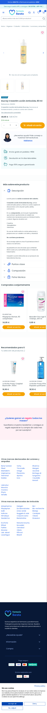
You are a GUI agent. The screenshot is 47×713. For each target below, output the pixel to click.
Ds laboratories (23, 508)
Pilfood (19, 532)
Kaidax (4, 478)
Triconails (21, 468)
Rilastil (19, 535)
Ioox (18, 478)
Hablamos (28, 140)
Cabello (17, 26)
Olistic (19, 530)
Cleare (35, 516)
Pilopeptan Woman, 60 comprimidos (12, 318)
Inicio (3, 26)
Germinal (5, 475)
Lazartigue (5, 535)
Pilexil (3, 468)
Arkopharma (6, 506)
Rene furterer (6, 466)
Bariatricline (21, 518)
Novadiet (20, 525)
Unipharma (5, 473)
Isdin (3, 511)
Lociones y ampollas (38, 26)
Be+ (34, 506)
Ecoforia (4, 523)
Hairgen (20, 506)
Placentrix (21, 473)
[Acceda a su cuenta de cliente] (34, 12)
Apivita (19, 475)
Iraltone (4, 513)
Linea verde (21, 511)
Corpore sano (22, 516)
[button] (43, 12)
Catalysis (36, 513)
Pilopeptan (5, 508)
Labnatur (5, 485)
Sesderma (5, 518)
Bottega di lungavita (37, 474)
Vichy (19, 466)
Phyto (3, 492)
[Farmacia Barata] (16, 12)
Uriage (19, 471)
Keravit (35, 480)
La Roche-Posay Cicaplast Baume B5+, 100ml (13, 385)
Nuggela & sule (23, 513)
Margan (36, 468)
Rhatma (36, 466)
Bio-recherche (38, 508)
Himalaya (5, 516)
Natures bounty (23, 523)
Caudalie (36, 478)
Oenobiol (20, 527)
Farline (3, 527)
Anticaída (25, 26)
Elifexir (3, 525)
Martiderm (5, 471)
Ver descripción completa (11, 112)
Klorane (4, 530)
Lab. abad (5, 532)
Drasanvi (36, 518)
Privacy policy (39, 686)
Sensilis (4, 495)
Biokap (35, 511)
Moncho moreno (4, 488)
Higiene (9, 26)
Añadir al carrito (34, 125)
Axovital (36, 471)
